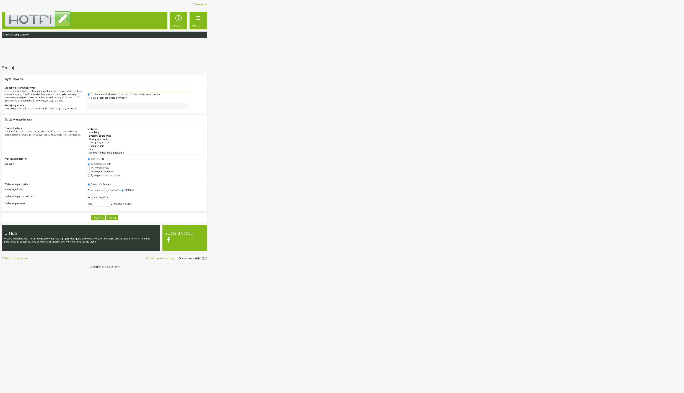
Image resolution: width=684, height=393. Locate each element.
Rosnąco (114, 190)
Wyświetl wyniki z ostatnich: (20, 196)
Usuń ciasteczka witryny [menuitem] (162, 258)
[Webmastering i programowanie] (146, 152)
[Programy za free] (146, 142)
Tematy (106, 184)
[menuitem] (178, 20)
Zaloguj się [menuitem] (201, 4)
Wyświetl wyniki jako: (16, 184)
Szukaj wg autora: (14, 105)
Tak (92, 158)
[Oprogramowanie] (146, 139)
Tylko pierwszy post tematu (105, 175)
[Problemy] (146, 132)
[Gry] (146, 149)
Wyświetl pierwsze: (15, 203)
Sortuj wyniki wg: (14, 189)
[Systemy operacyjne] (146, 135)
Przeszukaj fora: (13, 128)
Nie (102, 158)
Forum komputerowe (16, 258)
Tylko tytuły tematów (101, 171)
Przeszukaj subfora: (15, 158)
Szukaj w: (9, 163)
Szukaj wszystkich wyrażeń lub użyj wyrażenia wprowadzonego (125, 94)
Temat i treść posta (100, 163)
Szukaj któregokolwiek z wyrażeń (108, 97)
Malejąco (129, 190)
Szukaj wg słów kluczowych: (20, 87)
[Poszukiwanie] (146, 146)
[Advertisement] (105, 53)
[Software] (146, 129)
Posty (93, 184)
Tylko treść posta (99, 167)
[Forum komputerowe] (105, 19)
